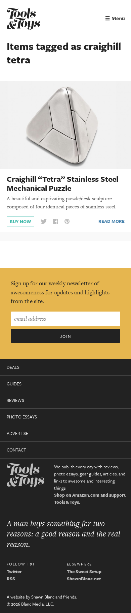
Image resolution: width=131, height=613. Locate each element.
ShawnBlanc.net (84, 578)
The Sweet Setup (84, 571)
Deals (13, 367)
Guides (14, 383)
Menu (115, 18)
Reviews (15, 400)
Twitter (14, 571)
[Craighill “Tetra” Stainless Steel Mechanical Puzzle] (65, 124)
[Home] (23, 19)
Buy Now (20, 221)
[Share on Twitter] (43, 221)
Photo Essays (22, 416)
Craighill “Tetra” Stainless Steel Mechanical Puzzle (62, 183)
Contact (16, 449)
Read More (111, 221)
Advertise (17, 433)
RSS (11, 578)
